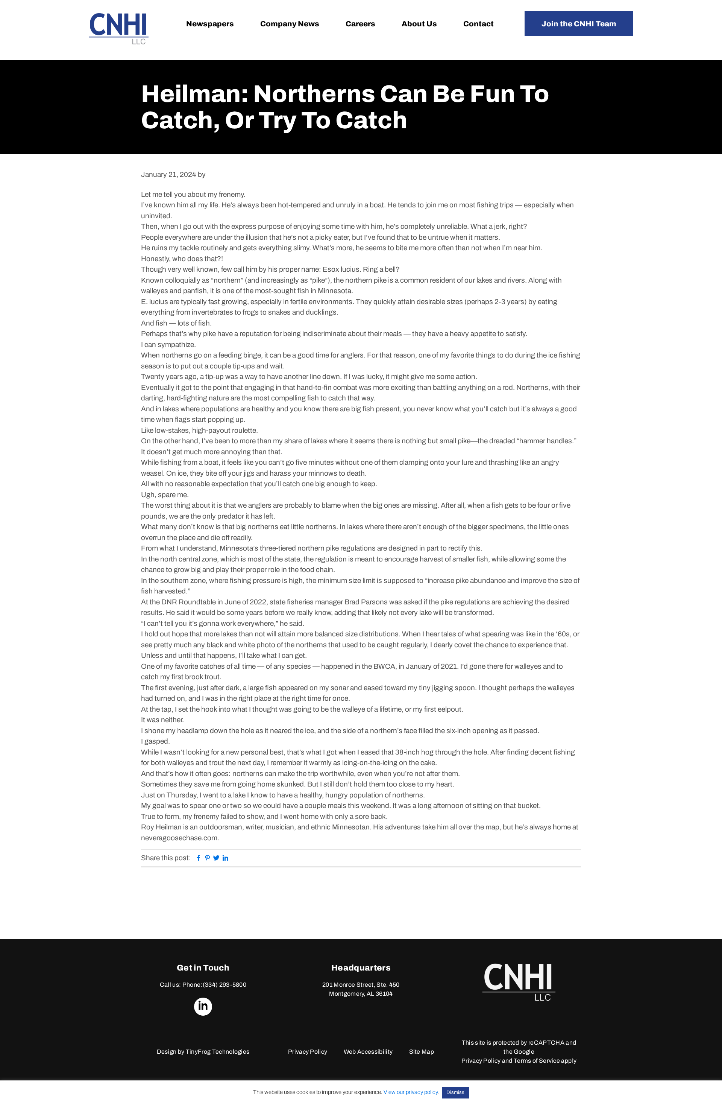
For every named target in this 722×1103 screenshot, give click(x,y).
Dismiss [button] (455, 1092)
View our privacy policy (410, 1092)
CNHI (119, 29)
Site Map (421, 1051)
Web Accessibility (368, 1051)
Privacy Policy (307, 1051)
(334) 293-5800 (224, 984)
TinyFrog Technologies (218, 1051)
